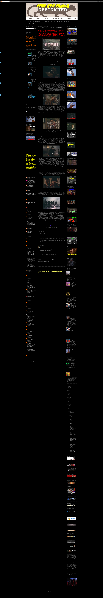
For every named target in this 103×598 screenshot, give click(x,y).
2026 (69, 386)
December (70, 412)
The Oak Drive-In (30, 241)
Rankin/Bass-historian (31, 177)
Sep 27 (71, 419)
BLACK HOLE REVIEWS (31, 338)
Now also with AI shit (30, 247)
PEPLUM (28, 190)
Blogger (33, 361)
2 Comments (33, 60)
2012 (69, 405)
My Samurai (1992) (30, 320)
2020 (69, 394)
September (71, 416)
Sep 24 (71, 422)
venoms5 (41, 245)
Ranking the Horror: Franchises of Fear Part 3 (33, 96)
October (70, 415)
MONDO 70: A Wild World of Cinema (30, 297)
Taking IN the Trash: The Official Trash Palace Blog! (31, 315)
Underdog (28, 178)
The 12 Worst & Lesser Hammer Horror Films (73, 350)
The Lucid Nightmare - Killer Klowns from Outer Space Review (31, 277)
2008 (69, 411)
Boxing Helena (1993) (30, 213)
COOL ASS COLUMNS (45, 21)
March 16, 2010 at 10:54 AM (46, 250)
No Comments (33, 81)
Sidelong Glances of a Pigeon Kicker (31, 203)
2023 (69, 390)
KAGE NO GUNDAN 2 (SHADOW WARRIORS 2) (73, 450)
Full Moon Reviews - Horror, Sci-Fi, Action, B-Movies (31, 194)
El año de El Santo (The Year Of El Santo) (31, 343)
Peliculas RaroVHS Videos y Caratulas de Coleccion (31, 350)
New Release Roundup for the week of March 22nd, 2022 (31, 282)
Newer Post (39, 259)
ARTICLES (32, 21)
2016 (69, 400)
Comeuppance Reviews (31, 319)
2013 (69, 404)
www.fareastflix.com (55, 222)
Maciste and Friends (30, 355)
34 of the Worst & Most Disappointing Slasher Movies (73, 294)
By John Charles (30, 334)
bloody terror (29, 228)
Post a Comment (40, 258)
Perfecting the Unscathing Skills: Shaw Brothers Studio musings (31, 291)
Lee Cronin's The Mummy (31, 229)
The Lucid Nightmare (30, 275)
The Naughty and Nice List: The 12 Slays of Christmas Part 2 (34, 64)
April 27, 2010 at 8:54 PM (45, 255)
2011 (69, 407)
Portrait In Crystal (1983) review (33, 53)
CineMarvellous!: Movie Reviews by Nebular (31, 285)
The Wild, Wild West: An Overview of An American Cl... (73, 439)
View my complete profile (71, 575)
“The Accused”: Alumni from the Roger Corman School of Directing (31, 182)
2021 (69, 393)
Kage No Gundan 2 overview (53, 228)
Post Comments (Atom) (45, 261)
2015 (69, 401)
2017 (69, 398)
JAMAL (28, 326)
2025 (69, 387)
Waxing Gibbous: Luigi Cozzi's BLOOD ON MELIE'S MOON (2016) (30, 272)
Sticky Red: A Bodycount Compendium (29, 232)
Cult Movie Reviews (30, 199)
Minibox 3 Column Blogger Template (47, 591)
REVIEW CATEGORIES (30, 23)
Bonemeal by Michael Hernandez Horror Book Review (30, 210)
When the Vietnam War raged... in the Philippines (31, 246)
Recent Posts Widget (28, 104)
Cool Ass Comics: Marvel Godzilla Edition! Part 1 (72, 374)
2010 (69, 408)
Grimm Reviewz (30, 329)
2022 (69, 391)
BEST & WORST (38, 21)
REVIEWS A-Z (66, 21)
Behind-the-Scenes (30, 191)
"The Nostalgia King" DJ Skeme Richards (31, 323)
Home (28, 21)
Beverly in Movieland (30, 180)
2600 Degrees (58, 591)
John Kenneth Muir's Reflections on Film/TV (31, 186)
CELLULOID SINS (60, 21)
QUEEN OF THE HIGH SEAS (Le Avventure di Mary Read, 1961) (31, 299)
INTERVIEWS (53, 21)
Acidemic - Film (30, 270)
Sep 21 (71, 423)
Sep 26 (71, 420)
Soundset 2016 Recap (30, 324)
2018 (69, 397)
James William (54, 591)
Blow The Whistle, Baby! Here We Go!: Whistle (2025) (30, 235)
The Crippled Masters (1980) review (33, 74)
